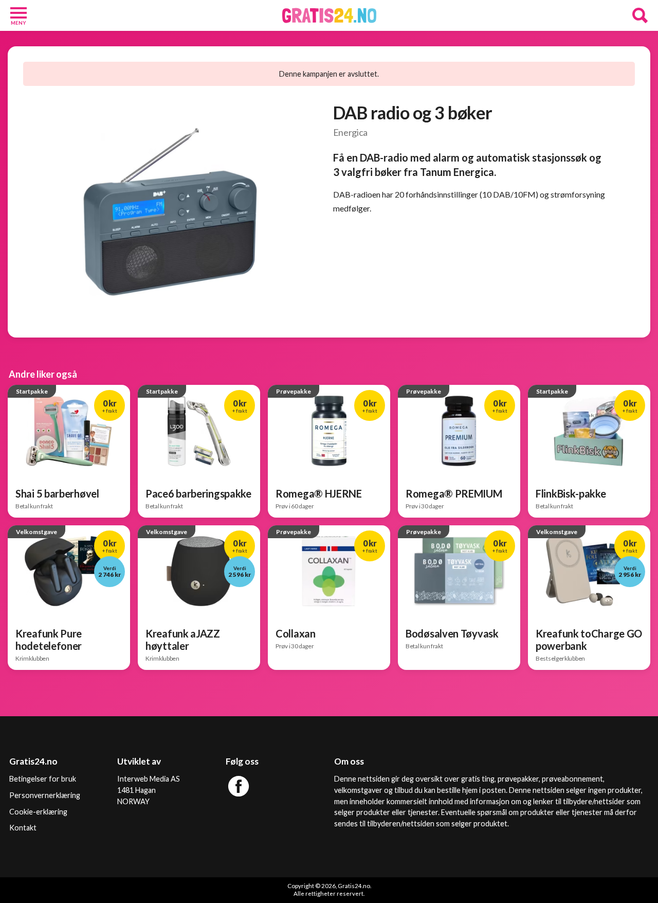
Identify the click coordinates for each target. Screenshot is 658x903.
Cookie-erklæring (38, 811)
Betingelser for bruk (42, 778)
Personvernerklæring (44, 795)
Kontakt (22, 827)
